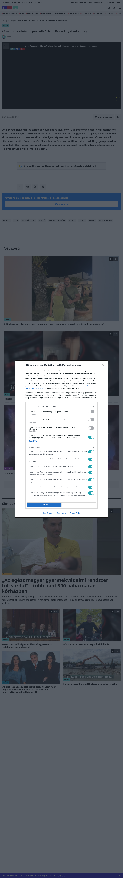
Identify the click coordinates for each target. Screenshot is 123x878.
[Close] (103, 365)
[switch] (91, 411)
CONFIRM (44, 504)
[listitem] (61, 406)
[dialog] (61, 439)
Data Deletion (48, 513)
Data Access (61, 513)
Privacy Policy (75, 513)
